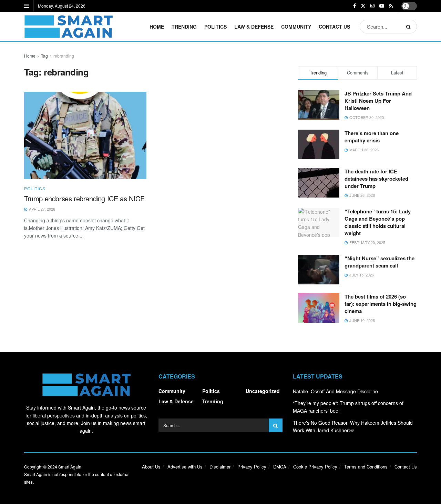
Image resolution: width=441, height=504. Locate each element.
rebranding (63, 56)
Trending (184, 26)
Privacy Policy (251, 466)
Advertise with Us (185, 466)
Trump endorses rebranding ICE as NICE (84, 198)
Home (157, 26)
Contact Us (334, 26)
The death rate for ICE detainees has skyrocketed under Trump (376, 179)
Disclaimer (219, 466)
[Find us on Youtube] (381, 6)
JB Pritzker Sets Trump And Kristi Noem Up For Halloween (378, 101)
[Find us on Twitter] (363, 6)
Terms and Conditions (366, 466)
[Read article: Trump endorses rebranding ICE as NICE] (85, 135)
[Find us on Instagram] (372, 6)
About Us (151, 466)
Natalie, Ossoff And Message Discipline (335, 391)
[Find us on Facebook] (354, 6)
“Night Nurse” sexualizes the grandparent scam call (379, 261)
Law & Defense (254, 26)
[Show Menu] (26, 6)
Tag (44, 56)
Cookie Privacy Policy (315, 466)
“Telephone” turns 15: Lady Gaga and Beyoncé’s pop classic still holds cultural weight (378, 222)
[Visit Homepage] (68, 26)
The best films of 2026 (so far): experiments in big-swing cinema (381, 304)
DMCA (279, 466)
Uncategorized (263, 390)
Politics (215, 26)
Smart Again (69, 467)
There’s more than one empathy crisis (372, 136)
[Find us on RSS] (391, 6)
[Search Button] (410, 26)
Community (296, 26)
